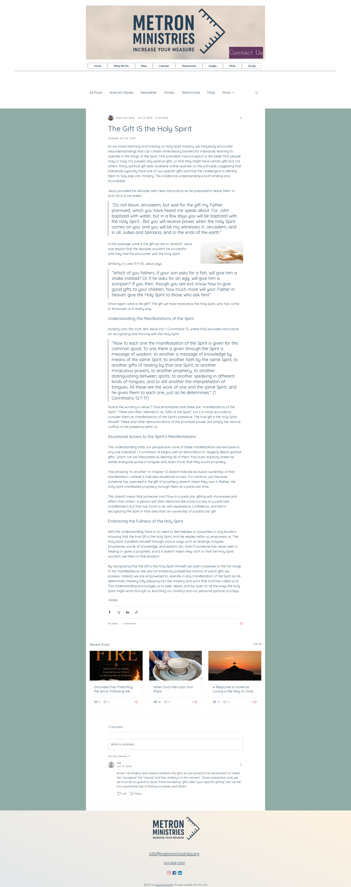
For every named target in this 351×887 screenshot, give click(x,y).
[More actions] (241, 117)
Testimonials (191, 92)
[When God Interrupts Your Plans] (175, 666)
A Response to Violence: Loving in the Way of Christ (233, 689)
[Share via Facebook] (109, 612)
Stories (169, 92)
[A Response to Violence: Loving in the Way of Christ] (234, 666)
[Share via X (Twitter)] (118, 612)
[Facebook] (174, 873)
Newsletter (149, 92)
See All (257, 644)
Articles (113, 599)
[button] (256, 92)
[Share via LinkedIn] (127, 612)
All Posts (96, 92)
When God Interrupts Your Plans (173, 689)
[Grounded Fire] (116, 666)
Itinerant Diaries (121, 92)
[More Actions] (241, 764)
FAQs (211, 92)
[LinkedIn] (180, 873)
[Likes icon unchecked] (119, 793)
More (226, 92)
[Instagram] (169, 873)
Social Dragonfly (164, 884)
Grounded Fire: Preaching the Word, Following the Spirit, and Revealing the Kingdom (113, 689)
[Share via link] (136, 612)
